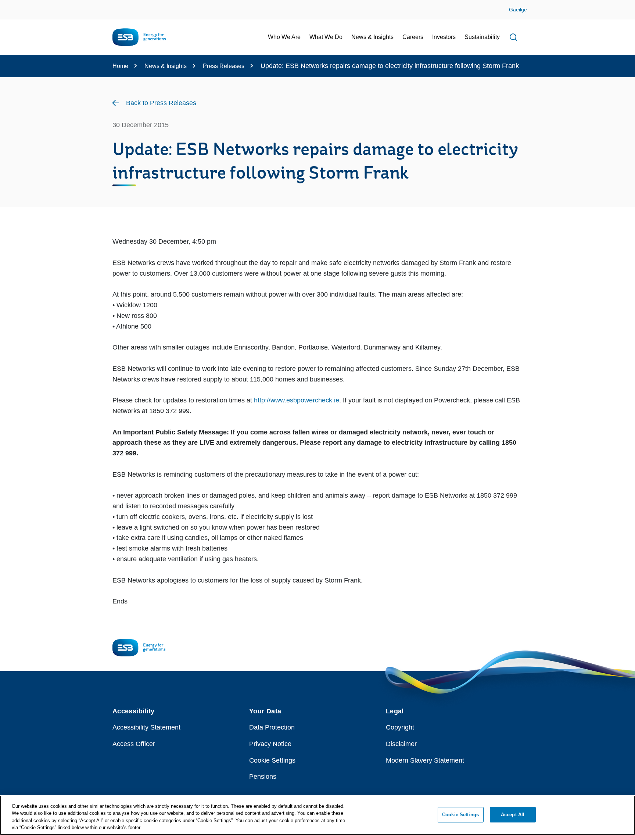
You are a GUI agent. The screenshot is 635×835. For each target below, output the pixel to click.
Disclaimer (401, 744)
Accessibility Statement (146, 727)
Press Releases (223, 66)
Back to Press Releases (161, 103)
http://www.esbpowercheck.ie (296, 400)
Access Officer (133, 744)
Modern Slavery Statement (425, 760)
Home (120, 66)
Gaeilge (518, 9)
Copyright (400, 727)
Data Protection (272, 727)
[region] (317, 815)
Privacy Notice (270, 744)
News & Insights (165, 66)
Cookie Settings (272, 760)
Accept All (512, 814)
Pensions (262, 776)
